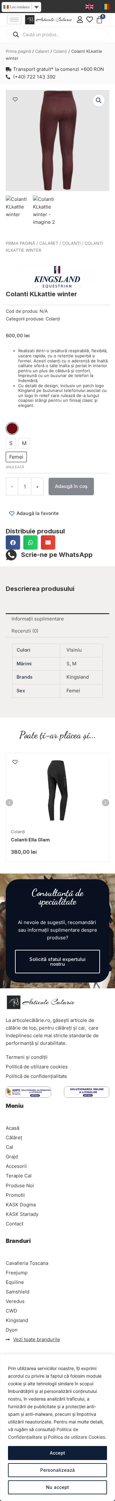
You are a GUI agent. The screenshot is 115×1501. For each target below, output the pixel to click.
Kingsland (77, 677)
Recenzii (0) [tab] (25, 631)
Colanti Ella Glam (30, 839)
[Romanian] (106, 6)
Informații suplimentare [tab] (38, 619)
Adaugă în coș (71, 486)
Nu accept (57, 1487)
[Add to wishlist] (15, 99)
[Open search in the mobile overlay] (57, 34)
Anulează (15, 467)
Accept (57, 1453)
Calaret (42, 51)
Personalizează (57, 1470)
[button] (98, 100)
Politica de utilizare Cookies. (77, 1437)
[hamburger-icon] (14, 19)
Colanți (60, 51)
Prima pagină (18, 51)
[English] (90, 6)
